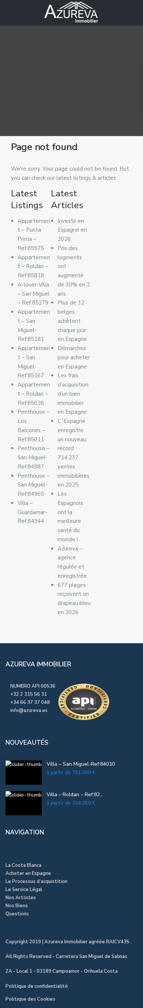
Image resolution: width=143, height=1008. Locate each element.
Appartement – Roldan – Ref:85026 (34, 394)
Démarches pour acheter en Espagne (74, 357)
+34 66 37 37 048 (30, 702)
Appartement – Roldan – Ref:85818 (34, 266)
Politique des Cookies (30, 999)
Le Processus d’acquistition (36, 881)
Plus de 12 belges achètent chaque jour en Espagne (72, 321)
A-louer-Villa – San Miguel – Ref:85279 (34, 294)
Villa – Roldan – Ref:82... (75, 794)
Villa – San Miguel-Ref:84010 (81, 764)
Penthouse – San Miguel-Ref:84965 (34, 485)
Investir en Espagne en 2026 (72, 230)
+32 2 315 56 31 (28, 694)
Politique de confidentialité (37, 986)
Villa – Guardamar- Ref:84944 (32, 512)
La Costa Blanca (23, 865)
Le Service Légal (24, 889)
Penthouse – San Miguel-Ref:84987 (34, 457)
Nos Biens (17, 905)
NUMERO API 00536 (32, 686)
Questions (17, 914)
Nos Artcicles (21, 897)
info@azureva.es (29, 710)
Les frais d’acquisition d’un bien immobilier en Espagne (73, 394)
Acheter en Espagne (28, 873)
